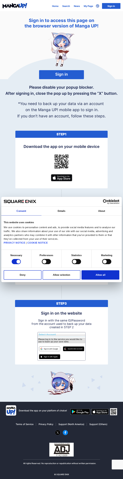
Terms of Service (24, 424)
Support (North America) (71, 424)
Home (55, 6)
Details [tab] (62, 211)
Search (66, 6)
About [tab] (101, 211)
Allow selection (61, 274)
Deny (22, 274)
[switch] (46, 261)
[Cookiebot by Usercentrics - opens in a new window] (105, 201)
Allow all (100, 274)
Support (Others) (98, 424)
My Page (88, 6)
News (77, 6)
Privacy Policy (46, 424)
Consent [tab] (21, 211)
